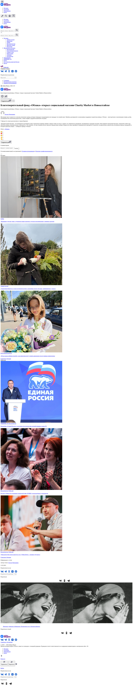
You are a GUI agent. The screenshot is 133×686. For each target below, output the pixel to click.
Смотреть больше (6, 358)
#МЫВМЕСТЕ (8, 59)
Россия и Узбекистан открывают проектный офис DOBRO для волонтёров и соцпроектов (24, 493)
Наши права (10, 53)
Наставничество (11, 43)
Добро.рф (10, 490)
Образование (7, 11)
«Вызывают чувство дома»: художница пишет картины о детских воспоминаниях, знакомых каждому (27, 221)
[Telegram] (68, 581)
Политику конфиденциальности (44, 151)
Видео (5, 63)
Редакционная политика (10, 81)
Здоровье (9, 55)
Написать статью (5, 68)
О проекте (6, 80)
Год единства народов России (11, 62)
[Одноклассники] (64, 581)
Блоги (5, 12)
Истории (6, 8)
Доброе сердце (10, 39)
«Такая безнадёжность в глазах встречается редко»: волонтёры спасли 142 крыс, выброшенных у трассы (28, 288)
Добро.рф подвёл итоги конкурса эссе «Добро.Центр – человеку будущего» (20, 554)
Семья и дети (10, 52)
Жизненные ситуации (9, 48)
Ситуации (6, 9)
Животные (9, 41)
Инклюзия (9, 46)
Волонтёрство (10, 49)
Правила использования (10, 83)
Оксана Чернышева (13, 562)
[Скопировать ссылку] (72, 581)
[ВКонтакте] (60, 581)
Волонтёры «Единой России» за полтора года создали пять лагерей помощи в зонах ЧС (24, 426)
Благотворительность (12, 50)
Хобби (8, 42)
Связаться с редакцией (6, 642)
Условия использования (28, 151)
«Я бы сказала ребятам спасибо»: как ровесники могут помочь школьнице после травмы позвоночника (28, 356)
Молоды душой (11, 45)
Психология (10, 56)
